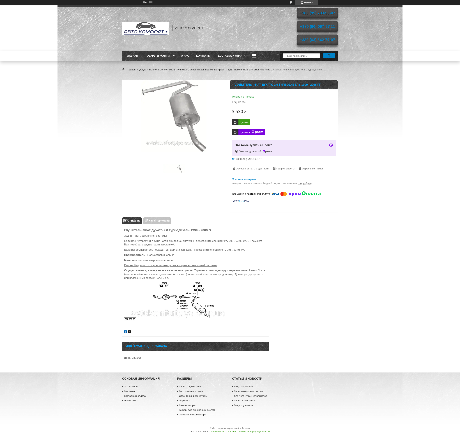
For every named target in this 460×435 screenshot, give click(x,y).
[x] (129, 332)
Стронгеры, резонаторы (193, 395)
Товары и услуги (157, 55)
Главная (132, 55)
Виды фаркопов (243, 386)
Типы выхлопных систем (248, 391)
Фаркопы (184, 400)
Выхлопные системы (191, 391)
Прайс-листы (131, 400)
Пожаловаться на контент (223, 431)
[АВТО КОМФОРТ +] (145, 28)
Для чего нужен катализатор (250, 395)
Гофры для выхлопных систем (197, 409)
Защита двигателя (245, 400)
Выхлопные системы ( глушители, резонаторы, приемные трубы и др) (190, 69)
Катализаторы (187, 405)
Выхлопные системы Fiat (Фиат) (253, 69)
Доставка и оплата (231, 55)
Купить (244, 122)
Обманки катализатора (192, 414)
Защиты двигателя (190, 386)
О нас (185, 55)
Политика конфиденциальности (254, 431)
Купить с (245, 132)
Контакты (203, 55)
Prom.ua (246, 428)
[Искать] (329, 55)
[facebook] (125, 332)
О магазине (131, 386)
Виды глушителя (243, 405)
